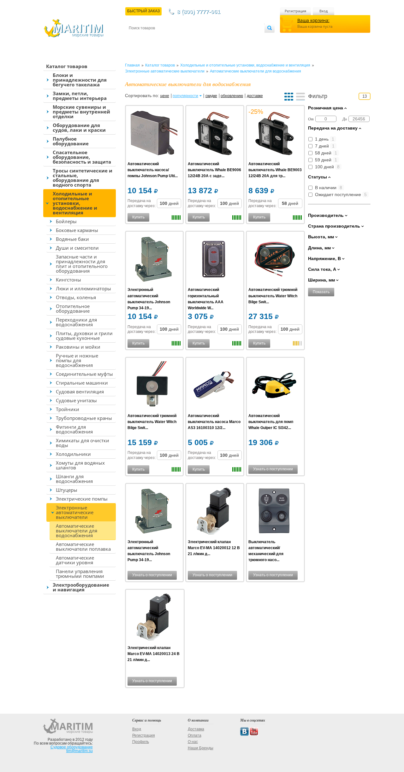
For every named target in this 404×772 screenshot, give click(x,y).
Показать (321, 292)
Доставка (160, 38)
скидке (211, 96)
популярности (185, 96)
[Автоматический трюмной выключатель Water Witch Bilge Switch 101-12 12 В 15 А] (154, 386)
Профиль (140, 742)
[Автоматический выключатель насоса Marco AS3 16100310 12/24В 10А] (214, 386)
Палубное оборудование (71, 141)
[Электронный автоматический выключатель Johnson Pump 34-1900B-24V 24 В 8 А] (154, 512)
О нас (193, 742)
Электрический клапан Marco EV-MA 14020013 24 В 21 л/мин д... (154, 654)
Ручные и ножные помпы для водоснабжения (77, 360)
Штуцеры (66, 490)
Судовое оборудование (71, 747)
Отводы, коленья (76, 297)
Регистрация (295, 11)
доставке (255, 96)
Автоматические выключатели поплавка (83, 546)
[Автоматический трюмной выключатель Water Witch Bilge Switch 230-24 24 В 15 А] (274, 260)
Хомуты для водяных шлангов (80, 465)
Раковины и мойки (78, 347)
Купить (138, 217)
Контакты (136, 38)
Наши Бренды (200, 748)
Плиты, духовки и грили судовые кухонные (84, 335)
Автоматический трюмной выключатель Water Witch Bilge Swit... (272, 295)
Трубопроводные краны (84, 418)
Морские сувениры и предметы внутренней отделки (81, 111)
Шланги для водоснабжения (74, 478)
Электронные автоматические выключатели (74, 512)
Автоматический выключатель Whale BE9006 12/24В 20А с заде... (214, 170)
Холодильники (73, 454)
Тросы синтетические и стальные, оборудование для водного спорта (82, 177)
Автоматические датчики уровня (75, 560)
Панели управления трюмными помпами (80, 573)
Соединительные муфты (84, 374)
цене (164, 96)
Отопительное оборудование (73, 308)
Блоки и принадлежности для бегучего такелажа (80, 80)
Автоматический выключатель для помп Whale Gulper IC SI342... (270, 422)
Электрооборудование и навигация (81, 587)
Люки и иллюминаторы (83, 288)
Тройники (67, 409)
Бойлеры (66, 221)
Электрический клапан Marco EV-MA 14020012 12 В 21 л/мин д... (214, 548)
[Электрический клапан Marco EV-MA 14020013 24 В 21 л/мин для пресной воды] (154, 618)
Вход (323, 11)
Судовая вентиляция (80, 391)
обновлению (232, 96)
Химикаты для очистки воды (82, 442)
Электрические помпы (82, 499)
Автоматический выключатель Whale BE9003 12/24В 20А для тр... (275, 170)
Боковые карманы (77, 230)
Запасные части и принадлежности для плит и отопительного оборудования (82, 263)
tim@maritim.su (79, 751)
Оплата (181, 38)
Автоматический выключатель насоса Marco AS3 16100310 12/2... (214, 422)
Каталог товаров (66, 66)
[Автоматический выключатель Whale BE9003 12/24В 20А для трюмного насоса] (274, 134)
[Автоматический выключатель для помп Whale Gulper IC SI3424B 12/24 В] (274, 386)
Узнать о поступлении (273, 469)
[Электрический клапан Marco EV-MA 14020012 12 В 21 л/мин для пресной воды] (214, 512)
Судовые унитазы (76, 400)
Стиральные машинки (82, 383)
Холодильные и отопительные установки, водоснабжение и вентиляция (75, 203)
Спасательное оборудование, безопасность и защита (82, 157)
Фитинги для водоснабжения (74, 429)
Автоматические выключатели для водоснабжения (76, 530)
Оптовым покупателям (245, 38)
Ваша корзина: (313, 20)
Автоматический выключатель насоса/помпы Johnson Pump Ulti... (153, 170)
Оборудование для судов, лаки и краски (79, 127)
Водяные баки (72, 239)
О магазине (205, 38)
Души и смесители (77, 248)
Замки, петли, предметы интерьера (80, 95)
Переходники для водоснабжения (76, 322)
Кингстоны (68, 279)
